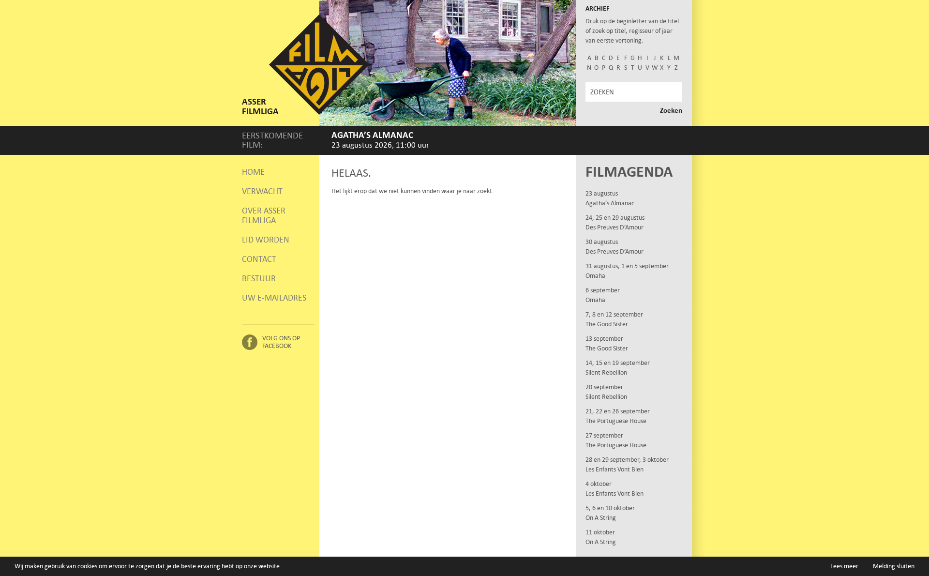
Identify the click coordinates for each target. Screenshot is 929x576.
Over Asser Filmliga (263, 215)
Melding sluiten (893, 566)
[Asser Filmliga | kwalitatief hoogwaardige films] (319, 112)
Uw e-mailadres (274, 298)
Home (253, 172)
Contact (259, 259)
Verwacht (262, 191)
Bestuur (259, 278)
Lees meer (844, 566)
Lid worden (265, 239)
